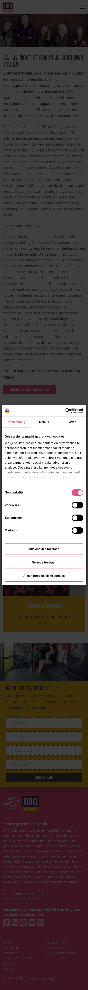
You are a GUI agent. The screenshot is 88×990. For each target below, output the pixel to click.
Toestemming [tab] (15, 422)
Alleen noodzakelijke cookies (44, 575)
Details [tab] (44, 422)
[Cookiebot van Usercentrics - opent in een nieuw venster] (65, 410)
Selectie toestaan (44, 562)
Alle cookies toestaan (44, 549)
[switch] (77, 505)
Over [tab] (72, 422)
